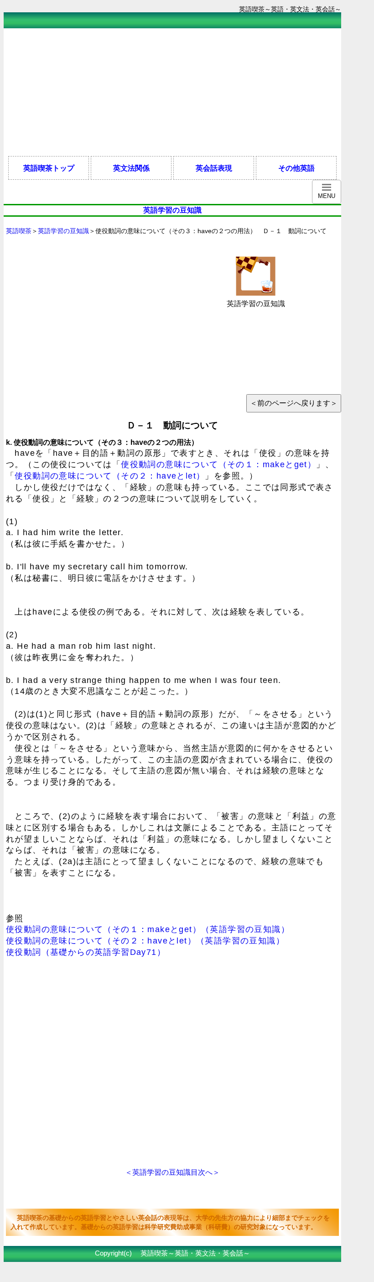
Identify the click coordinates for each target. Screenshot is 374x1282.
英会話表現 (214, 168)
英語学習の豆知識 (63, 231)
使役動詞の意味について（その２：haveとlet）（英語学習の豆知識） (145, 940)
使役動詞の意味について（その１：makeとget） (218, 464)
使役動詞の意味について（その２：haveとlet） (110, 475)
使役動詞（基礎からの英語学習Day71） (86, 952)
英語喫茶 (18, 231)
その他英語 (296, 168)
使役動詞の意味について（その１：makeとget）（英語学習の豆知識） (148, 929)
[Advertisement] (170, 92)
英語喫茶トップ (48, 168)
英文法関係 (131, 168)
